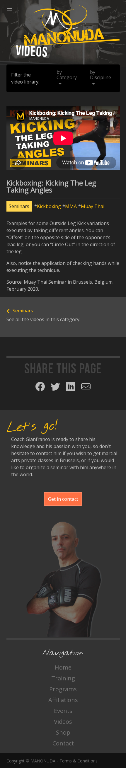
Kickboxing (49, 206)
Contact (63, 743)
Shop (63, 732)
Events (63, 711)
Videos (63, 722)
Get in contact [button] (63, 499)
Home (63, 667)
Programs (63, 689)
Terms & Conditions (78, 761)
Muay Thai (92, 206)
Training (63, 678)
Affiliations (63, 700)
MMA (71, 206)
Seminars (19, 206)
